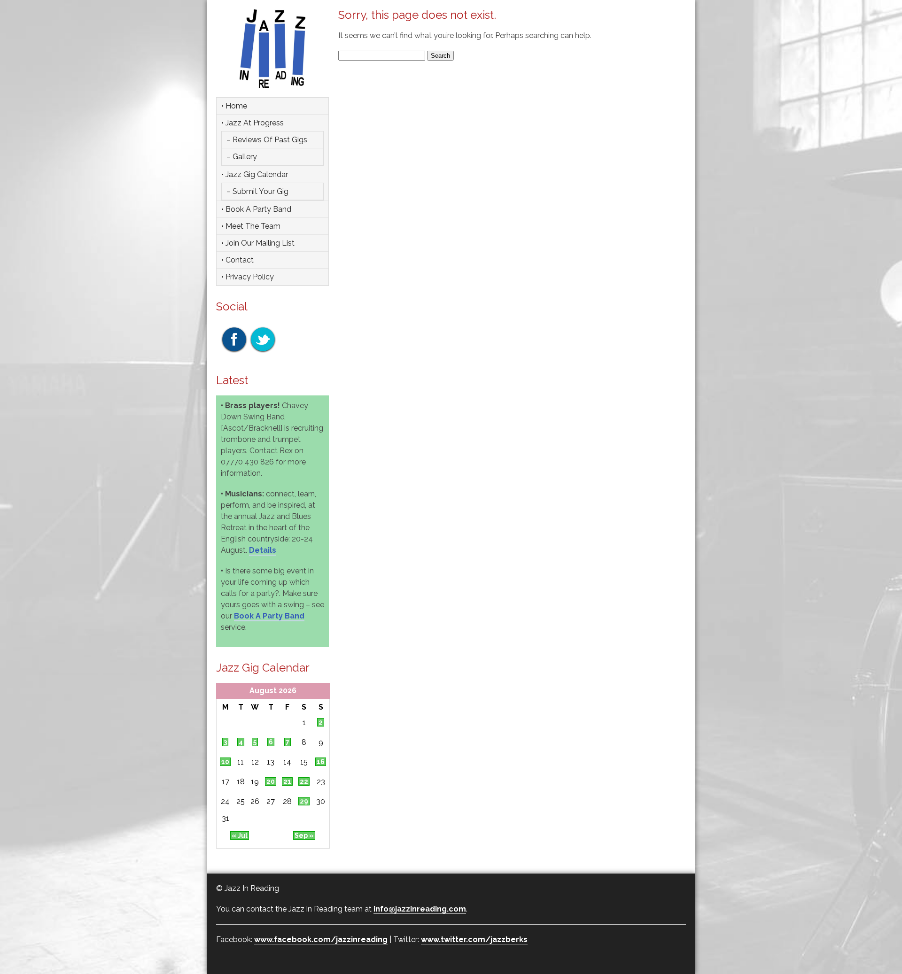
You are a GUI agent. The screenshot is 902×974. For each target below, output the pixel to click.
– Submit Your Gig (257, 191)
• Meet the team (250, 226)
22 (304, 781)
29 (304, 801)
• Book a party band (256, 209)
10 (225, 761)
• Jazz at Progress (252, 122)
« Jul (240, 835)
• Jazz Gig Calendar (254, 174)
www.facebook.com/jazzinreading (321, 939)
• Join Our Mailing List (258, 243)
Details (262, 550)
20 (270, 781)
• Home (234, 105)
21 (287, 781)
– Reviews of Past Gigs (266, 139)
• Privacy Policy (247, 276)
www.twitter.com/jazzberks (474, 939)
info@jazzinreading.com (419, 908)
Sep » (304, 835)
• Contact (237, 259)
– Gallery (241, 156)
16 (321, 761)
